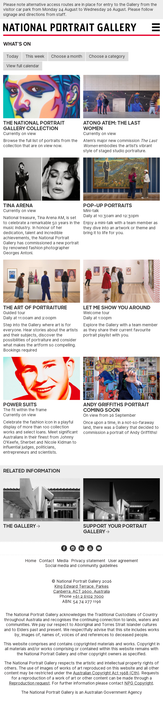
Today (12, 56)
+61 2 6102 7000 (88, 596)
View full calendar (22, 65)
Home (30, 560)
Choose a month (66, 56)
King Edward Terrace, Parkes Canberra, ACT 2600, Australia (81, 589)
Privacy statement (88, 560)
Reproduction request (29, 683)
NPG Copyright (138, 683)
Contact (46, 560)
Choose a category (107, 56)
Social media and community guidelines (81, 565)
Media (62, 560)
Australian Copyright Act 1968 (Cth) (106, 673)
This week (34, 56)
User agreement (123, 560)
